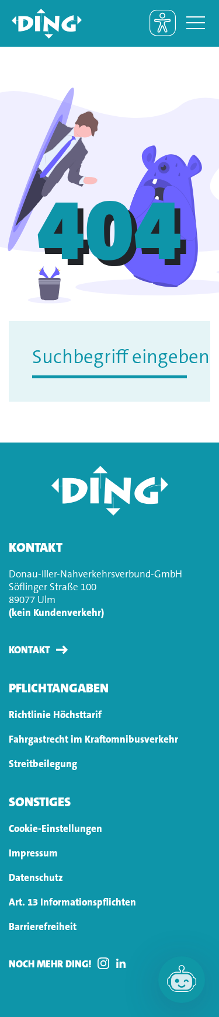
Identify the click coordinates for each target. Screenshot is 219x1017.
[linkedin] (124, 963)
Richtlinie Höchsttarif (55, 714)
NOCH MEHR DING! (50, 963)
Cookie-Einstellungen (55, 828)
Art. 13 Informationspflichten (72, 902)
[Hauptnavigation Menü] (195, 23)
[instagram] (106, 963)
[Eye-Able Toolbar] (163, 23)
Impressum (33, 853)
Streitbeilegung (43, 763)
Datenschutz (36, 877)
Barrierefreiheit (43, 926)
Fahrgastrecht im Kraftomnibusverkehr (93, 739)
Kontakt (29, 649)
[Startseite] (41, 23)
